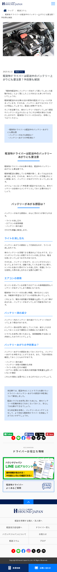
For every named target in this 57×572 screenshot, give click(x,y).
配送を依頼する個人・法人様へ (28, 520)
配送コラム (22, 10)
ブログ (43, 540)
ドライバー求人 (43, 527)
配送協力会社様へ (14, 527)
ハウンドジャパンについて (14, 534)
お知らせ (43, 534)
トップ (11, 10)
